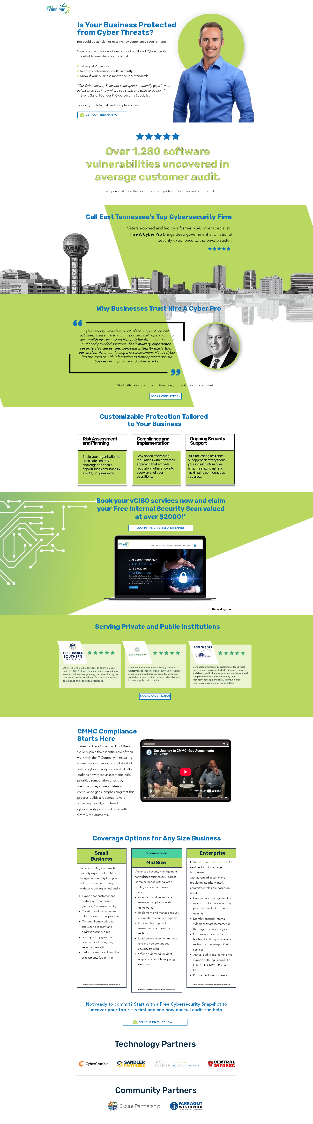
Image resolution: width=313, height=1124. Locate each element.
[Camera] (82, 115)
